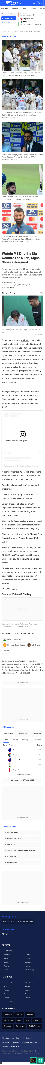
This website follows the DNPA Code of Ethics (18, 1051)
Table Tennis (34, 1026)
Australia (16, 750)
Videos (6, 962)
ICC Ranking (29, 970)
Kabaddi (37, 1020)
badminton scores (21, 664)
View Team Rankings (22, 775)
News (22, 31)
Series (23, 9)
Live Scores (8, 951)
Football (22, 661)
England (16, 770)
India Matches (8, 18)
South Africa (17, 755)
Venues (6, 970)
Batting (15, 740)
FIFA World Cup (12, 832)
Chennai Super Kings (16, 645)
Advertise (5, 1038)
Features (28, 962)
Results (27, 954)
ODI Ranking (22, 733)
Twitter (39, 667)
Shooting (7, 1026)
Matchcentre (8, 1001)
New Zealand (17, 760)
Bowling (25, 740)
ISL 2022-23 (8, 982)
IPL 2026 (7, 22)
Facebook (19, 667)
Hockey (30, 1015)
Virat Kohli (11, 844)
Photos (27, 958)
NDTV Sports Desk (8, 282)
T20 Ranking (36, 733)
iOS (28, 673)
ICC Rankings (12, 856)
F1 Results (32, 664)
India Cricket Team (15, 639)
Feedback (26, 1038)
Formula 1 (8, 1015)
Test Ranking (8, 733)
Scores (15, 9)
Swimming (20, 1026)
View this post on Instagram (15, 441)
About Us (15, 1038)
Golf (19, 1020)
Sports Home (6, 31)
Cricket (4, 8)
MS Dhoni (25, 340)
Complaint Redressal (29, 1042)
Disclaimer (5, 1042)
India (14, 765)
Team (6, 740)
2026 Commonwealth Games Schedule (21, 850)
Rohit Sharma (12, 862)
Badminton (8, 1020)
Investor (16, 1042)
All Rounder (37, 740)
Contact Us (15, 1047)
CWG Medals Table (14, 838)
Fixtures (33, 9)
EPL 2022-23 (29, 982)
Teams (6, 966)
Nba (27, 1020)
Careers (5, 1047)
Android (22, 673)
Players (27, 966)
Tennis (19, 1015)
